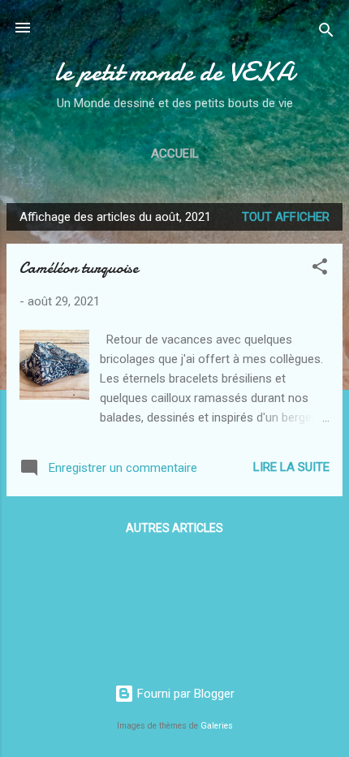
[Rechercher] (326, 33)
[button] (320, 269)
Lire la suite (291, 467)
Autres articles (174, 527)
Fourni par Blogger (184, 693)
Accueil (175, 153)
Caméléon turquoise (78, 268)
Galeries (216, 725)
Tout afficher (286, 217)
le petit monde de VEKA (174, 72)
